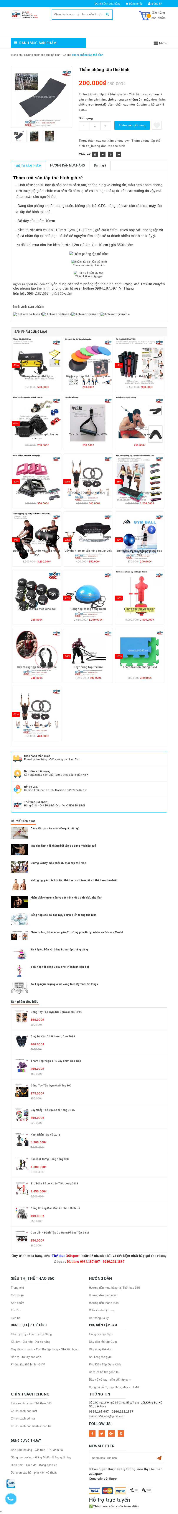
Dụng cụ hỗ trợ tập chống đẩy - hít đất (114, 1387)
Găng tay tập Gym (101, 1334)
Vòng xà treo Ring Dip (37, 725)
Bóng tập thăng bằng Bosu (88, 608)
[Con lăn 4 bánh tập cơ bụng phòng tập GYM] (21, 1237)
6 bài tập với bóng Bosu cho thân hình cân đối (59, 966)
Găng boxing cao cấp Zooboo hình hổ (55, 1208)
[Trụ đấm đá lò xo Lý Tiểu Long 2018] (21, 1188)
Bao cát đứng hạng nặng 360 (50, 1159)
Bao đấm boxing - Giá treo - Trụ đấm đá (37, 1450)
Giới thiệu (17, 1295)
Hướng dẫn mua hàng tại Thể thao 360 (114, 1287)
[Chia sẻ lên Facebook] (95, 154)
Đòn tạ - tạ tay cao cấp (26, 1357)
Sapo (113, 1478)
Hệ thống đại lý (99, 1318)
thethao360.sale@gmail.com (106, 1416)
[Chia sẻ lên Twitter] (102, 154)
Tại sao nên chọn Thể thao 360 (31, 1403)
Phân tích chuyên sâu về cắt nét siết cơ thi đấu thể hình (66, 897)
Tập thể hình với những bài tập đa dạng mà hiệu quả (63, 845)
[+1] (118, 154)
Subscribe (159, 1458)
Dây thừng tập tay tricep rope (37, 667)
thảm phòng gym (119, 140)
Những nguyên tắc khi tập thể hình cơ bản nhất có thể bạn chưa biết (73, 880)
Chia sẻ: (85, 154)
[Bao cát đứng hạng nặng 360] (21, 1163)
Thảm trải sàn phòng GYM (140, 667)
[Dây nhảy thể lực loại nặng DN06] (21, 1114)
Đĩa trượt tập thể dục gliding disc (88, 376)
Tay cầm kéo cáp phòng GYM (88, 434)
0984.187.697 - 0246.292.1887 (111, 1411)
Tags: (83, 140)
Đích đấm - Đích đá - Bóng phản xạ (34, 1465)
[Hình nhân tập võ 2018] (21, 1139)
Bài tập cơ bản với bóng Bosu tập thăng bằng (59, 949)
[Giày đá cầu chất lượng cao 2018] (21, 1041)
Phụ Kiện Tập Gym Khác (105, 1364)
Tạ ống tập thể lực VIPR (139, 376)
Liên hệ (15, 1318)
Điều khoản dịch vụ (101, 1310)
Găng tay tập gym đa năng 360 (51, 1085)
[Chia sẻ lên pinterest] (110, 154)
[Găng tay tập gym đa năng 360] (21, 1090)
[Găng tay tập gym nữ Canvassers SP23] (21, 1016)
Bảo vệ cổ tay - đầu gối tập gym (110, 1379)
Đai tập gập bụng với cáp (139, 434)
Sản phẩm (17, 1302)
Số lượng (86, 118)
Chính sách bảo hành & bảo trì (31, 1426)
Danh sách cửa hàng (108, 3)
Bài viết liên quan (23, 821)
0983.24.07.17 (77, 790)
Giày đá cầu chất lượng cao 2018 (53, 1036)
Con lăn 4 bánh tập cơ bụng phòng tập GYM (60, 1232)
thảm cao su (97, 140)
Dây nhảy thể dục (100, 1349)
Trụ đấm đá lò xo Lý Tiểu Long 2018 (54, 1183)
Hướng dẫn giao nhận (103, 1295)
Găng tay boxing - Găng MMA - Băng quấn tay (41, 1457)
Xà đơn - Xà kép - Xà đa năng (30, 1341)
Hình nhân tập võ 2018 (45, 1134)
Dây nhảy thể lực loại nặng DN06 (53, 1110)
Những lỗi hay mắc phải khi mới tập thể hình (58, 863)
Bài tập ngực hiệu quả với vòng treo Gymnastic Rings (64, 984)
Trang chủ (17, 1287)
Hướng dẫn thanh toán (104, 1302)
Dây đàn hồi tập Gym (103, 1341)
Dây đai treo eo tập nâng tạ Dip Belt (88, 550)
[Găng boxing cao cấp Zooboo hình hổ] (21, 1212)
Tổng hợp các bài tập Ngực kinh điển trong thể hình (63, 914)
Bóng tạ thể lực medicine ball (37, 608)
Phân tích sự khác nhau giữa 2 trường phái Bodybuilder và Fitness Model (76, 932)
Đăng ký (157, 3)
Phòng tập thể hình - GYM (28, 1364)
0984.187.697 (45, 790)
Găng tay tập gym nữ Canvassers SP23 (56, 1012)
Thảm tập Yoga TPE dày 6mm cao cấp (56, 1060)
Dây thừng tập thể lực (88, 667)
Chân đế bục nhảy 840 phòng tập (36, 492)
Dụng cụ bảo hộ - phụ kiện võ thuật (34, 1472)
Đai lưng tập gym (100, 1357)
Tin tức (15, 1310)
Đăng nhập (136, 3)
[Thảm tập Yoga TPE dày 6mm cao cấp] (21, 1065)
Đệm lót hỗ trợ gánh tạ (104, 1372)
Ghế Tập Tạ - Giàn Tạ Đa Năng (31, 1334)
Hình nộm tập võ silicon (139, 608)
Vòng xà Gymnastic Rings (88, 492)
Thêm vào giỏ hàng (132, 125)
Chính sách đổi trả (23, 1418)
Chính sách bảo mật (24, 1411)
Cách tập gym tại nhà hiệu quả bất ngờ (54, 828)
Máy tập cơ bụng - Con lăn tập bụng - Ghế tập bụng (44, 1349)
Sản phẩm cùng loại (30, 331)
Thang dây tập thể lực (36, 376)
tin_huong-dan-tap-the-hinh (105, 145)
